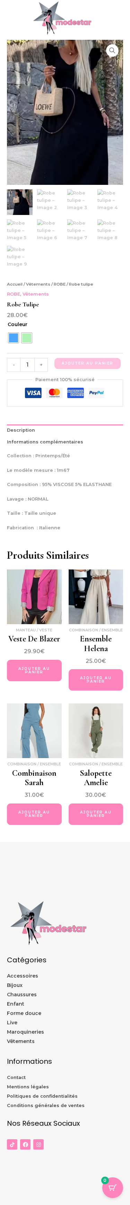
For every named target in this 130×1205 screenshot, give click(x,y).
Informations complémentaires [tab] (45, 441)
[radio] (13, 338)
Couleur (17, 324)
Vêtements (38, 284)
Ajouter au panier (87, 363)
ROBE (60, 284)
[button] (112, 50)
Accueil (15, 284)
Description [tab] (21, 430)
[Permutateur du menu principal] (116, 20)
